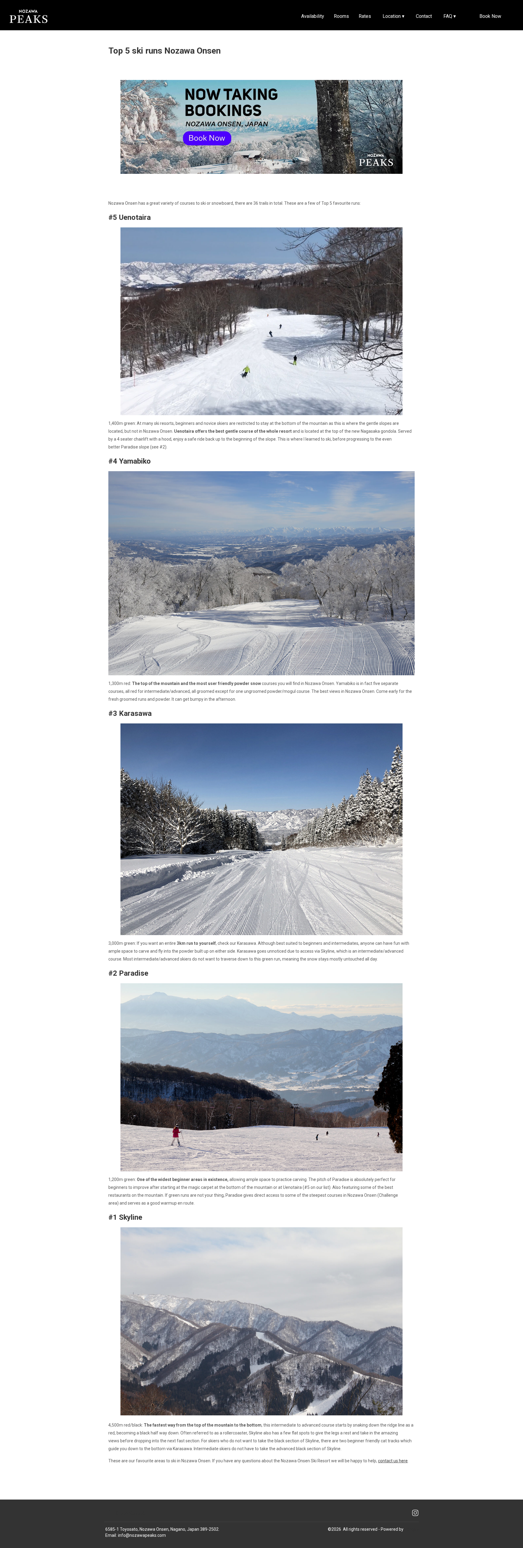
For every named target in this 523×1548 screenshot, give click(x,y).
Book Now (490, 16)
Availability (312, 16)
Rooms (341, 16)
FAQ (449, 16)
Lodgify (412, 1529)
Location (393, 16)
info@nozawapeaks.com (142, 1535)
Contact (424, 16)
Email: (111, 1535)
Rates (365, 16)
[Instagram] (415, 1513)
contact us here (393, 1460)
